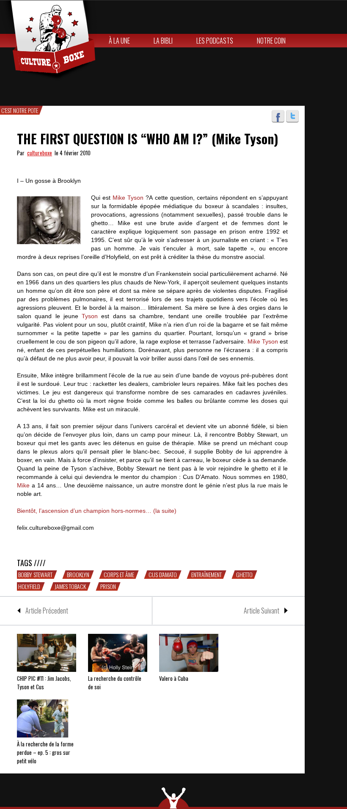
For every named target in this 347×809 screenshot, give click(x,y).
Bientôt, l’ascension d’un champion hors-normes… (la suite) (96, 510)
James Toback (70, 586)
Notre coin (271, 41)
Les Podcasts (214, 41)
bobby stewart (35, 574)
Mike (23, 485)
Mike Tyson (128, 197)
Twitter (292, 116)
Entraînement (206, 574)
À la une (119, 41)
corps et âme (119, 574)
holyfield (29, 586)
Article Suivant (261, 610)
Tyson (90, 316)
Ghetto (244, 574)
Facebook (278, 116)
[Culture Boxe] (48, 40)
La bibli (163, 41)
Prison (108, 586)
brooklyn (78, 574)
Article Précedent (46, 610)
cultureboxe (39, 153)
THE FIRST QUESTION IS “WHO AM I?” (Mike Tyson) (147, 138)
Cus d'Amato (163, 574)
